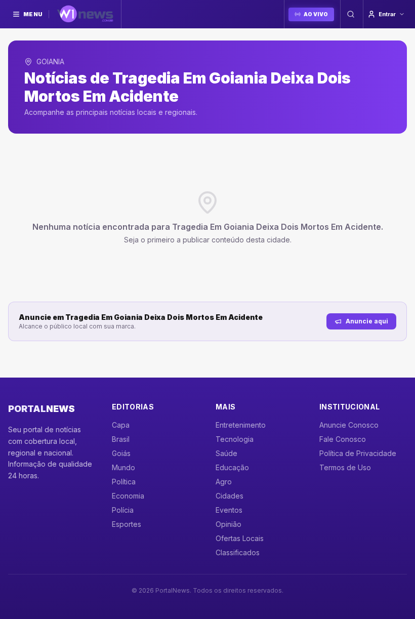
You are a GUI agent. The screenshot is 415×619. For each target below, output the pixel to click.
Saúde (226, 453)
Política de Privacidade (357, 453)
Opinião (228, 524)
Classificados (238, 552)
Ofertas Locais (240, 538)
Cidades (229, 495)
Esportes (126, 524)
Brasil (121, 439)
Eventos (229, 510)
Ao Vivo (316, 14)
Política (124, 481)
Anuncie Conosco (349, 425)
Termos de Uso (345, 467)
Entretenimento (241, 425)
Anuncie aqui (367, 321)
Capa (121, 425)
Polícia (123, 510)
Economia (128, 495)
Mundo (123, 467)
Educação (232, 467)
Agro (224, 481)
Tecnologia (235, 439)
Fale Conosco (342, 439)
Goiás (121, 453)
